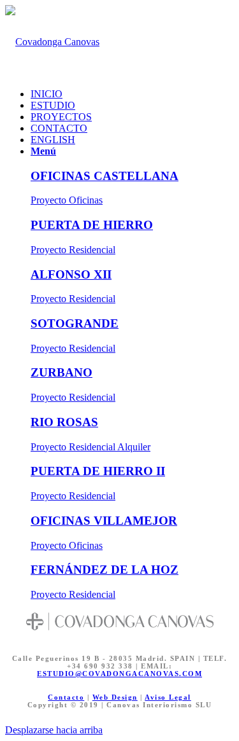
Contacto (66, 697)
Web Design (115, 697)
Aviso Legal (168, 697)
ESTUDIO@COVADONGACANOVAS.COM (119, 673)
